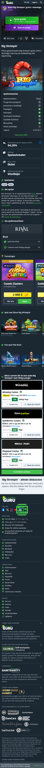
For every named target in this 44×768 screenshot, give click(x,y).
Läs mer (27, 766)
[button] (40, 142)
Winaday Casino (10, 392)
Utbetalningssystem (15, 171)
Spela (25, 301)
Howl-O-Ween (29, 366)
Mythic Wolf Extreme (9, 367)
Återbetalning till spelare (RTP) (20, 143)
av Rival (10, 10)
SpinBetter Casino (11, 420)
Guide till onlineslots (12, 217)
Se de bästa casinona (22, 472)
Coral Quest (30, 333)
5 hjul (4, 185)
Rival (33, 193)
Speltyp (10, 152)
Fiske (11, 185)
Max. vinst (12, 162)
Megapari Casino (10, 451)
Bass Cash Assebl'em (9, 334)
